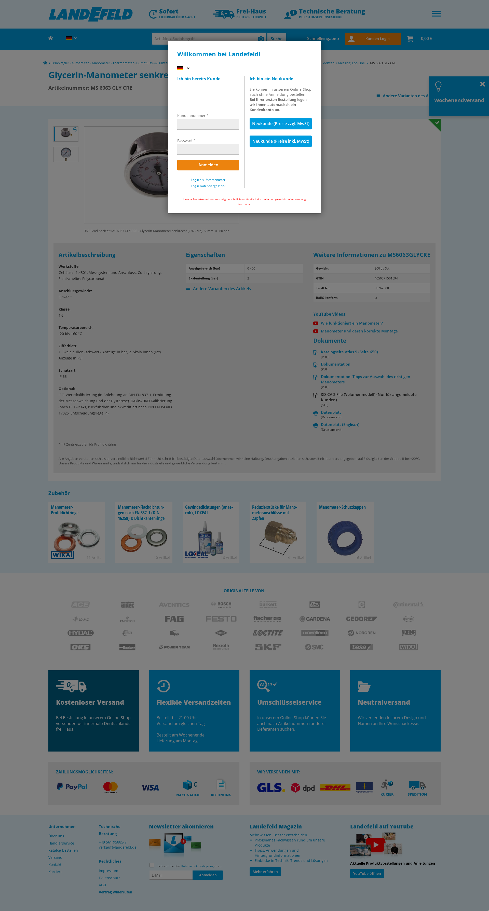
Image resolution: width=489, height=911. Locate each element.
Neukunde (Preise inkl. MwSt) (280, 141)
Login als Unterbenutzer (208, 180)
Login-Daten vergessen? (208, 186)
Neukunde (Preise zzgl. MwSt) (280, 123)
